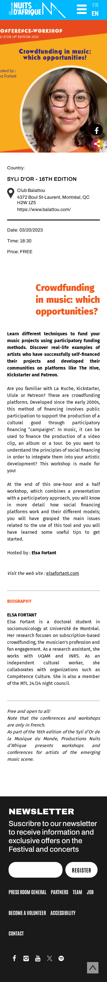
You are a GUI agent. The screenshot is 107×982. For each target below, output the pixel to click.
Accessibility (63, 912)
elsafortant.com (62, 573)
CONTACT (16, 933)
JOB (90, 891)
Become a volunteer (27, 912)
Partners (59, 891)
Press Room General (27, 891)
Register (81, 870)
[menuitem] (95, 5)
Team (77, 891)
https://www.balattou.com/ (44, 209)
